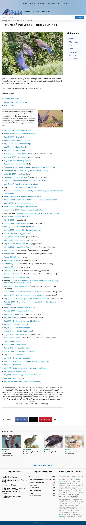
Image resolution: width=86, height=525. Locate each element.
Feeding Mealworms (11, 99)
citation (64, 494)
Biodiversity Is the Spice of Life (32, 453)
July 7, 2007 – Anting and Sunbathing (18, 203)
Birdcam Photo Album (37, 181)
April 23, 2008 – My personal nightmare (19, 227)
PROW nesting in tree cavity (21, 283)
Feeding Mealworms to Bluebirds (11, 497)
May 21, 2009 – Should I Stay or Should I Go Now (22, 292)
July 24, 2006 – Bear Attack (14, 150)
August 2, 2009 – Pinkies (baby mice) (18, 331)
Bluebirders (47, 449)
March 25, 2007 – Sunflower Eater (17, 174)
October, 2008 (9, 270)
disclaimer (62, 516)
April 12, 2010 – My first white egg (16, 348)
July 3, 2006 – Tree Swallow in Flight (17, 144)
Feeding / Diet (6, 21)
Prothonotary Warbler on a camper (33, 280)
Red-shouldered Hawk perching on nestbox (21, 206)
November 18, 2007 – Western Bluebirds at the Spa (23, 210)
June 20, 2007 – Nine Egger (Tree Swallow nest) (22, 196)
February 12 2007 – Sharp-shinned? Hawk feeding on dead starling (29, 167)
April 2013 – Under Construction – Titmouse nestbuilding (25, 368)
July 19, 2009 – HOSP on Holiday (16, 324)
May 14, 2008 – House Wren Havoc (17, 243)
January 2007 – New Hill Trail (15, 164)
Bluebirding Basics (9, 477)
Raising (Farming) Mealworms (15, 102)
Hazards (67, 449)
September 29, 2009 (12, 338)
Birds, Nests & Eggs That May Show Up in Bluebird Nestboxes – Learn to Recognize (14, 490)
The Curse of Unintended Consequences (7, 453)
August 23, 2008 (10, 257)
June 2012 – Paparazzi (12, 365)
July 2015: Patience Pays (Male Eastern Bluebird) (22, 381)
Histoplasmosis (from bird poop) (73, 453)
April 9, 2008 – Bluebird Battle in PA (17, 217)
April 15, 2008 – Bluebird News (15, 223)
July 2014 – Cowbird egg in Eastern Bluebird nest (22, 375)
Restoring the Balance (52, 452)
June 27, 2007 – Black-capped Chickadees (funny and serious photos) (31, 200)
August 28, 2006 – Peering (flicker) (17, 160)
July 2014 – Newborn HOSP (14, 378)
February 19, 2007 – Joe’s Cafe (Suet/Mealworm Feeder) (26, 171)
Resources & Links (9, 485)
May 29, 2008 (9, 250)
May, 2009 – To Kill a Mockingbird (16, 286)
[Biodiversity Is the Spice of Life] (32, 441)
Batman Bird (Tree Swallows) (27, 187)
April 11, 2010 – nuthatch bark (15, 344)
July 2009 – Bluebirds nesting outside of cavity (22, 321)
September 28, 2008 (12, 260)
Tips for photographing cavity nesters (18, 130)
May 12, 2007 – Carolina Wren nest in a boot (21, 184)
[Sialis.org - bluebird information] (11, 12)
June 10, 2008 (9, 254)
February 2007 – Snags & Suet (15, 177)
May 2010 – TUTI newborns (14, 355)
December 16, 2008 (11, 274)
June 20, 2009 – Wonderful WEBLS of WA (19, 307)
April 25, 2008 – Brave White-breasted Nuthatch (22, 230)
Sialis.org (81, 492)
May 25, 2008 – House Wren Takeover (18, 247)
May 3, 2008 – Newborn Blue (15, 237)
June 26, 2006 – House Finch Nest (17, 140)
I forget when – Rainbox (13, 341)
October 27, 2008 (11, 267)
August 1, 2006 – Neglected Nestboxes (18, 154)
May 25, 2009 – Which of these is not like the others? (24, 295)
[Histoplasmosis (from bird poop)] (74, 441)
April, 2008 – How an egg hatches (17, 233)
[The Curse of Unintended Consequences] (11, 441)
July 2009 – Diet (10, 318)
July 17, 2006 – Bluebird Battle (15, 147)
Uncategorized (5, 449)
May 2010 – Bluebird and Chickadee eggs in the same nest (26, 361)
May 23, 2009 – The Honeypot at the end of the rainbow (26, 298)
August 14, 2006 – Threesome (15, 157)
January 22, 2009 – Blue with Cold (17, 277)
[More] (54, 419)
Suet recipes (9, 105)
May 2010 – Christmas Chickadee (17, 358)
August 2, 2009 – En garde (14, 334)
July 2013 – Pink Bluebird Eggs (15, 371)
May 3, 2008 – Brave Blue (13, 240)
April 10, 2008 (9, 220)
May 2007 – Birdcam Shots (14, 181)
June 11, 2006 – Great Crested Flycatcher (20, 134)
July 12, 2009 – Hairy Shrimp (14, 314)
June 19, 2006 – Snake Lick (14, 137)
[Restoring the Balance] (53, 441)
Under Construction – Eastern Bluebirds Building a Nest (38, 213)
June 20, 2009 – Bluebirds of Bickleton (18, 311)
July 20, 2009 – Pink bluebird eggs (17, 328)
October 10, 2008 (10, 264)
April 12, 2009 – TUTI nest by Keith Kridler (19, 351)
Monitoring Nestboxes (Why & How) (14, 481)
